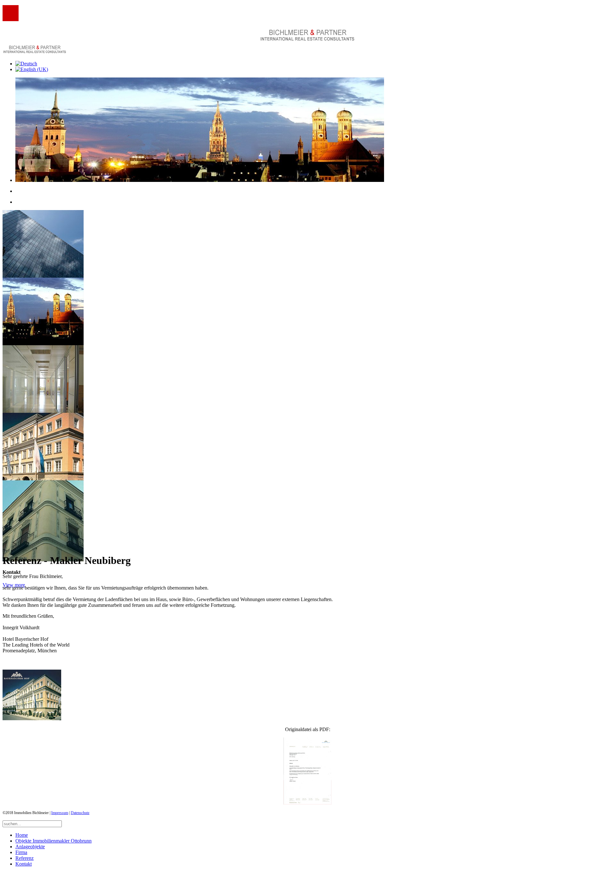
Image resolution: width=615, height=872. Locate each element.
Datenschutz (80, 813)
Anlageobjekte (30, 846)
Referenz (24, 858)
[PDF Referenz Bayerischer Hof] (307, 771)
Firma (21, 852)
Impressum (59, 813)
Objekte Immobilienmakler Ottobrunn (53, 840)
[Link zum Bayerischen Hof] (32, 718)
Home (21, 835)
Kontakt (23, 864)
